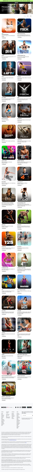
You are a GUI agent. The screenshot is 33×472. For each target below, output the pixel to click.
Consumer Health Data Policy (18, 417)
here (25, 442)
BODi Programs (2, 415)
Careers (13, 413)
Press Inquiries (13, 418)
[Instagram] (15, 407)
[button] (28, 16)
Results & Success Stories (2, 416)
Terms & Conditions (18, 414)
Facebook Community (3, 420)
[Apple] (24, 407)
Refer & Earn (2, 425)
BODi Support (8, 417)
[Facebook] (18, 407)
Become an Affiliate (2, 421)
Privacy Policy (18, 415)
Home (2, 413)
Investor (13, 416)
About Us (13, 414)
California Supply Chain (18, 427)
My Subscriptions (8, 416)
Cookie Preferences (18, 420)
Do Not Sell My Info (18, 421)
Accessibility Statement (18, 423)
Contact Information (13, 415)
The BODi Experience (2, 423)
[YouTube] (20, 407)
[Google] (29, 407)
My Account (7, 414)
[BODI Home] (16, 2)
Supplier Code (18, 425)
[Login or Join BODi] (32, 3)
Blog (2, 418)
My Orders (7, 415)
